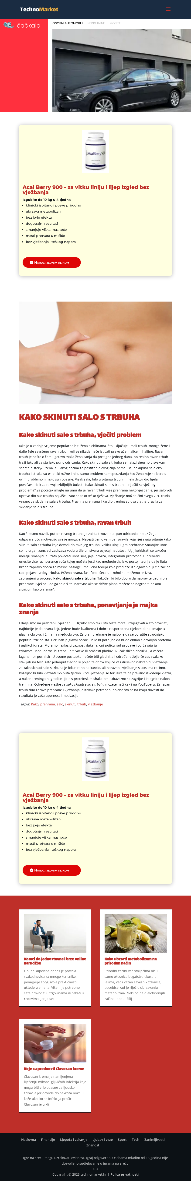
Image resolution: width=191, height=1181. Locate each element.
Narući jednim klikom (51, 262)
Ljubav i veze (102, 1139)
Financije (48, 1139)
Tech (135, 1139)
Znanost (92, 1145)
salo (60, 704)
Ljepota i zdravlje (73, 1139)
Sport (122, 1139)
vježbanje (95, 704)
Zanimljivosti (154, 1139)
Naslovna (28, 1139)
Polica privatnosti (124, 1174)
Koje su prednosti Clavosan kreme (54, 1069)
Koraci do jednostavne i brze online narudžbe (55, 961)
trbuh (81, 704)
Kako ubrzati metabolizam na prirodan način (131, 961)
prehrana (47, 704)
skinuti (70, 704)
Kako (34, 704)
